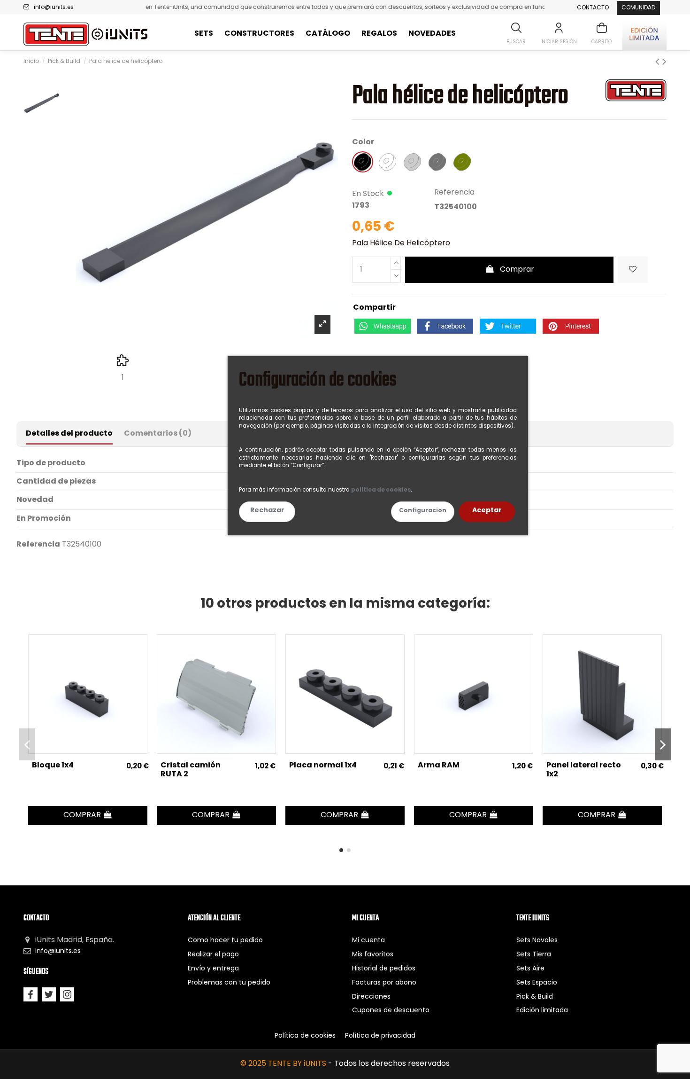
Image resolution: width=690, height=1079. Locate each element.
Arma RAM (439, 765)
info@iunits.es (54, 7)
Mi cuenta (368, 940)
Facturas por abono (384, 982)
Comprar (517, 270)
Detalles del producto (69, 434)
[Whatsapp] (382, 326)
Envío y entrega (213, 968)
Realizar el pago (213, 954)
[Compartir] (445, 326)
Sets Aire (530, 968)
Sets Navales (537, 940)
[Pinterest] (571, 326)
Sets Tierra (533, 954)
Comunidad (638, 8)
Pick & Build (534, 997)
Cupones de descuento (390, 1010)
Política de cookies (305, 1036)
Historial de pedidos (383, 968)
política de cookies (381, 490)
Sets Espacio (536, 982)
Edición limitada (542, 1010)
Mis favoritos (372, 954)
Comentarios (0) (158, 434)
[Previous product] (658, 62)
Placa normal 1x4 (323, 765)
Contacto (593, 8)
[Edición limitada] (644, 34)
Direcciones (371, 997)
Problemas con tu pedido (229, 982)
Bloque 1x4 (53, 765)
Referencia (454, 192)
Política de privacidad (380, 1036)
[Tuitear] (508, 326)
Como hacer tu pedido (225, 940)
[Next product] (664, 62)
